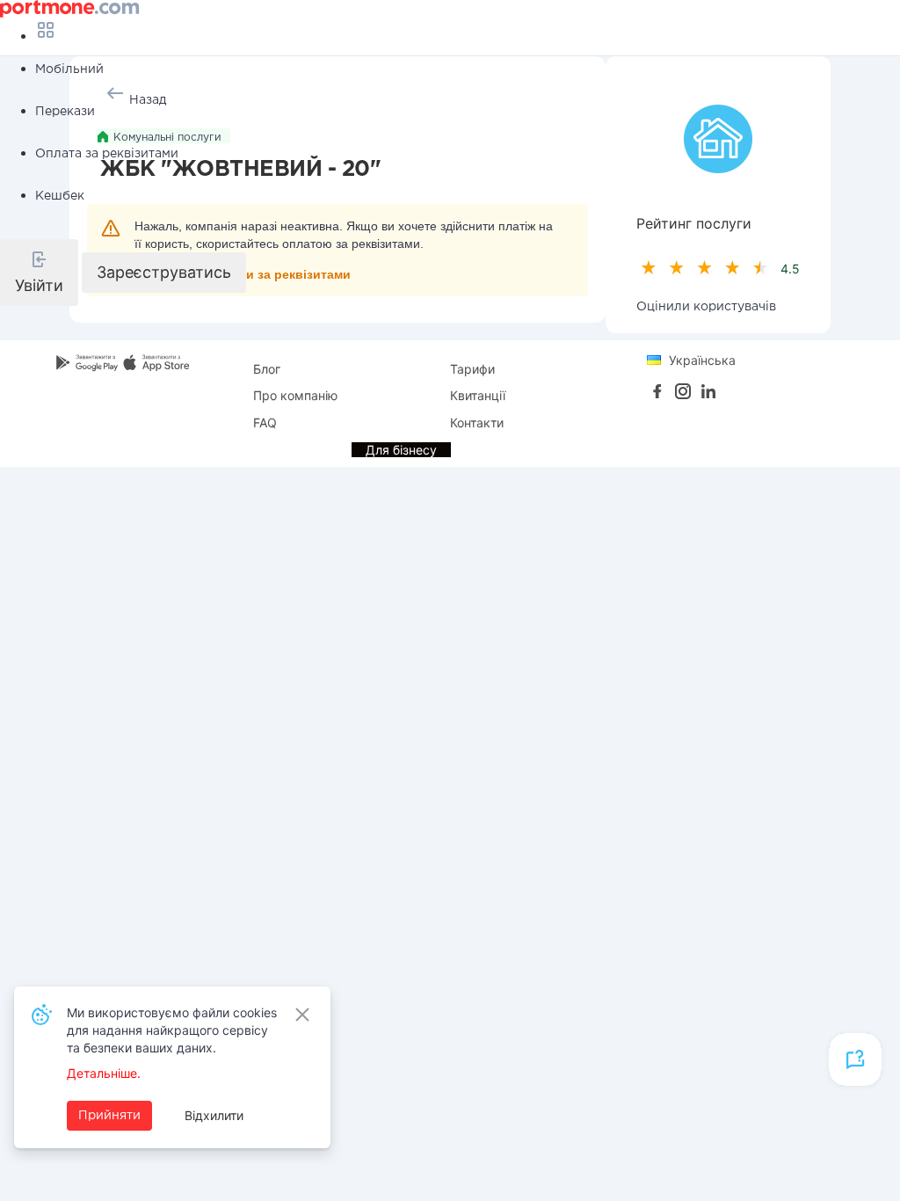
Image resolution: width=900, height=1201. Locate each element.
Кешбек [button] (59, 196)
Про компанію (295, 395)
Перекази (65, 111)
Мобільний (69, 69)
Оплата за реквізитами (106, 154)
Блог (266, 368)
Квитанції (477, 395)
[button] (39, 272)
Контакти (477, 422)
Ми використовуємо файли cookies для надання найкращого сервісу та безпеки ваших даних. (172, 1030)
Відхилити (214, 1115)
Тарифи (472, 368)
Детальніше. (104, 1073)
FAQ (265, 422)
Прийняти (109, 1115)
